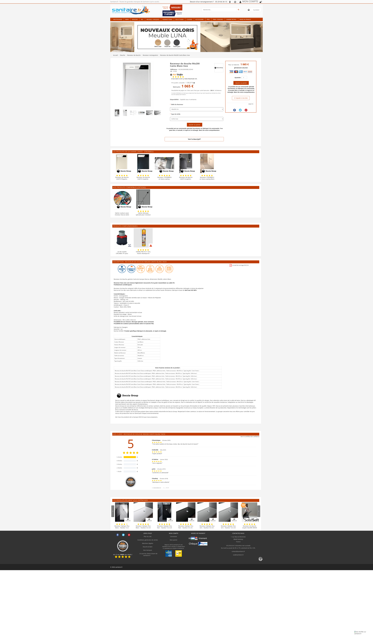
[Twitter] (240, 110)
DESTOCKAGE (117, 19)
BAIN (127, 19)
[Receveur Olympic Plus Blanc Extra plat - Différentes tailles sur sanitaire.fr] (143, 512)
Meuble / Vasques (153, 19)
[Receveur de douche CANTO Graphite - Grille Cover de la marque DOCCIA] (185, 163)
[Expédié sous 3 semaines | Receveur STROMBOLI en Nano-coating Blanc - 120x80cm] (207, 163)
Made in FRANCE (245, 19)
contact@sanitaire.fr (238, 551)
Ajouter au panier (194, 125)
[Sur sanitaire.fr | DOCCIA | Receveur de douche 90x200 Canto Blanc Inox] (218, 68)
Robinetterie (167, 19)
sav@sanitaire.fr (238, 555)
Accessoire (199, 19)
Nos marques (147, 550)
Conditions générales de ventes (147, 540)
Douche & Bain (147, 547)
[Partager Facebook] (234, 110)
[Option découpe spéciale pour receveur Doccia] (143, 199)
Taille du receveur (177, 104)
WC (142, 19)
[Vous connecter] (261, 1)
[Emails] (235, 1)
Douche (135, 19)
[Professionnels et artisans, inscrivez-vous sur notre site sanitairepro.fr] (172, 13)
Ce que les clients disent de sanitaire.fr (148, 554)
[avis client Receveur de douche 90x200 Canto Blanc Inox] (173, 77)
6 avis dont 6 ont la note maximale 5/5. (184, 79)
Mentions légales (147, 543)
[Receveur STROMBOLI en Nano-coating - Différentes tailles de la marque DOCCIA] (164, 163)
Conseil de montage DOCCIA (240, 265)
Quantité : (238, 77)
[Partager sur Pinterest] (246, 110)
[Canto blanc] (138, 85)
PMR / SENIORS (218, 19)
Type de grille (175, 114)
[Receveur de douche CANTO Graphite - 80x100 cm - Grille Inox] (143, 163)
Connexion (173, 536)
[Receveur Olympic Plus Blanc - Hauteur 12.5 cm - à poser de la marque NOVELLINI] (122, 512)
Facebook (117, 535)
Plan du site (147, 536)
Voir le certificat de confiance (250, 436)
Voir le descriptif (194, 139)
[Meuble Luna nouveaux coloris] (186, 37)
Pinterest (129, 535)
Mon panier (173, 540)
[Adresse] (230, 1)
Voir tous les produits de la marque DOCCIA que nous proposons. (136, 417)
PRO (208, 19)
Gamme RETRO (231, 19)
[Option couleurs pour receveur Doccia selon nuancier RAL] (122, 199)
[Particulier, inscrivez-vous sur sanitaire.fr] (172, 7)
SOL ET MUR (179, 19)
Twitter (123, 535)
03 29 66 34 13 (221, 1)
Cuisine (189, 19)
